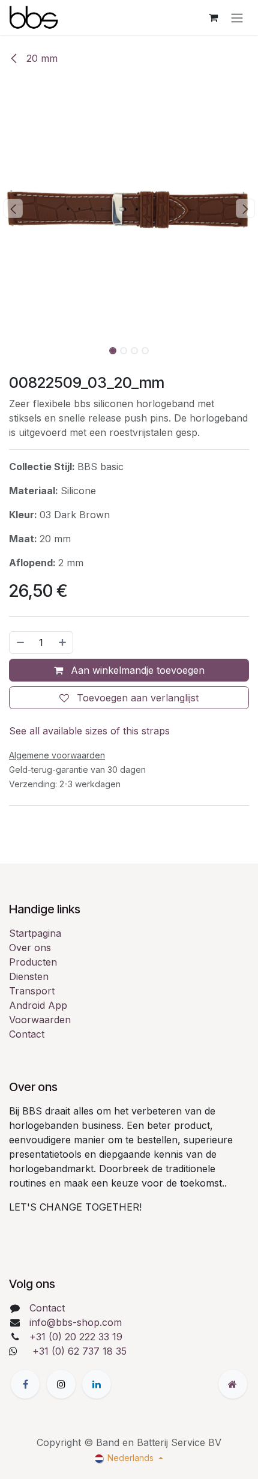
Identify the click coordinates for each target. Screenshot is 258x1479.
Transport (32, 991)
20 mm (40, 58)
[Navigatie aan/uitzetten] (237, 17)
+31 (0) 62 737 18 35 (79, 1351)
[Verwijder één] (20, 642)
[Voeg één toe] (63, 642)
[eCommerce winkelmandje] (213, 17)
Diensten (29, 976)
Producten (33, 962)
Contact (26, 1034)
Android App (38, 1005)
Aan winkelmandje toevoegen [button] (136, 670)
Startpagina (35, 933)
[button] (13, 208)
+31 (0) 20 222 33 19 (75, 1337)
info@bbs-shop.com (75, 1322)
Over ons (30, 948)
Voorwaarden (40, 1020)
